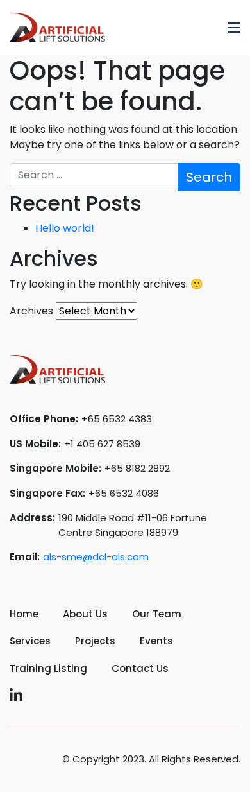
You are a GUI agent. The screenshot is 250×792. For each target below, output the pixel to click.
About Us (85, 614)
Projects (95, 641)
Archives (31, 311)
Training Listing (48, 668)
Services (30, 641)
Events (156, 641)
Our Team (156, 614)
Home (24, 614)
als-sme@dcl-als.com (96, 557)
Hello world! (64, 228)
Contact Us (140, 668)
